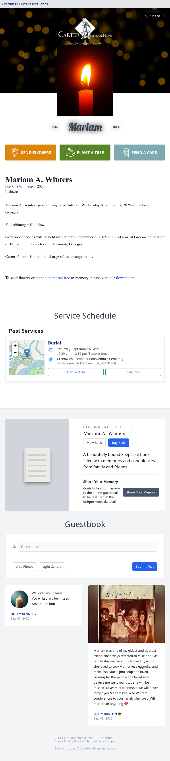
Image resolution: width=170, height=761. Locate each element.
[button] (27, 353)
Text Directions (76, 372)
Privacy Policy (72, 741)
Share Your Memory (141, 492)
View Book (94, 442)
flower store (125, 277)
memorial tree (59, 277)
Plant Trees (133, 372)
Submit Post (145, 566)
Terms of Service (97, 741)
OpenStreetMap (90, 748)
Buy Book (119, 442)
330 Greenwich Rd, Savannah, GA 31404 (86, 363)
